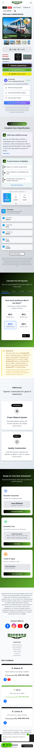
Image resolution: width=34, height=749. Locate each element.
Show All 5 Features (17, 185)
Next (24, 336)
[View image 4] (24, 42)
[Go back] (3, 3)
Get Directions (11, 675)
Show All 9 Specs (15, 254)
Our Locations (17, 655)
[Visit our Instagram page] (13, 626)
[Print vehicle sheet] (15, 11)
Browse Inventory (17, 645)
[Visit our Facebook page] (7, 626)
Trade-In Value (17, 651)
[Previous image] (4, 28)
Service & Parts (17, 649)
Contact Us (17, 653)
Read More (6, 153)
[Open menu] (31, 3)
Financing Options (17, 647)
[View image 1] (6, 42)
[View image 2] (12, 42)
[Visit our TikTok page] (26, 626)
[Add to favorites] (28, 20)
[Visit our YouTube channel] (20, 626)
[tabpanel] (17, 232)
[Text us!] (7, 745)
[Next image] (29, 28)
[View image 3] (18, 42)
